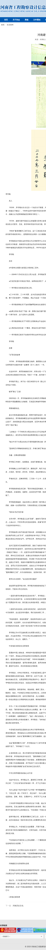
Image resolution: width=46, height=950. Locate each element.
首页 (6, 20)
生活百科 (10, 25)
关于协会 (16, 20)
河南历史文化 (18, 906)
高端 (26, 20)
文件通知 (36, 20)
